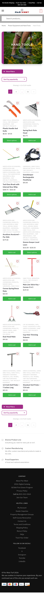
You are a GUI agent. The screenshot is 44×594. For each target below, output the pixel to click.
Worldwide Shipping (8, 3)
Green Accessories (9, 172)
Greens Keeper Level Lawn (31, 243)
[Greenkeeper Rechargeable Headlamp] (32, 155)
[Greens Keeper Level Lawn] (32, 209)
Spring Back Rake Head (30, 131)
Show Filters (10, 71)
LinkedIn (22, 561)
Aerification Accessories (31, 120)
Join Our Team (22, 497)
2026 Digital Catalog (22, 484)
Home (4, 26)
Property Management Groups (22, 514)
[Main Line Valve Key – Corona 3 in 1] (32, 267)
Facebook (22, 548)
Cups (36, 324)
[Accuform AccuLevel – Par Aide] (12, 209)
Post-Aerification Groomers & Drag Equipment (11, 176)
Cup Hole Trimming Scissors (30, 336)
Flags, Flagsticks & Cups (31, 326)
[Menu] (3, 11)
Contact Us (22, 521)
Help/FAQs (32, 3)
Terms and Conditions (22, 524)
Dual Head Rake (9, 337)
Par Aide (14, 230)
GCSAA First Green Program (22, 487)
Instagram (22, 555)
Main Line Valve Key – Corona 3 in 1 (31, 285)
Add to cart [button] (32, 140)
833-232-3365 (22, 5)
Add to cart (32, 194)
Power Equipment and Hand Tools (19, 26)
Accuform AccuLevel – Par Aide (11, 235)
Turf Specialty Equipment (11, 232)
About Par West (22, 481)
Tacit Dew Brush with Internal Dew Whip (11, 185)
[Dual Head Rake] (12, 313)
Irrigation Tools (29, 168)
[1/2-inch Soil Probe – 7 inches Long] (12, 360)
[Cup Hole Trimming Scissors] (32, 313)
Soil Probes (14, 376)
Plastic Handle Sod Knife (10, 129)
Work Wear (35, 172)
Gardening (26, 166)
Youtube (22, 558)
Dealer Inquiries (22, 511)
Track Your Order (21, 3)
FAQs (22, 534)
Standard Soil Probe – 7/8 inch (31, 386)
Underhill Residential (30, 240)
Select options (12, 140)
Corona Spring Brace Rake (11, 289)
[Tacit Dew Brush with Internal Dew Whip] (12, 155)
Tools (38, 168)
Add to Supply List (18, 103)
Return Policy (22, 531)
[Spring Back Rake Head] (32, 109)
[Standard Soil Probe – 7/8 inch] (32, 360)
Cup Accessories (28, 324)
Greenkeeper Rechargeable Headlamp (28, 177)
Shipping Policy (22, 528)
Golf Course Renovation (22, 518)
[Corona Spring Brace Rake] (12, 267)
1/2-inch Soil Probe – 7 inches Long (11, 386)
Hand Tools (7, 120)
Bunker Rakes (27, 126)
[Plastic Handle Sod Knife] (12, 109)
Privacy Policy (22, 491)
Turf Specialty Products (11, 182)
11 (28, 92)
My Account (22, 508)
